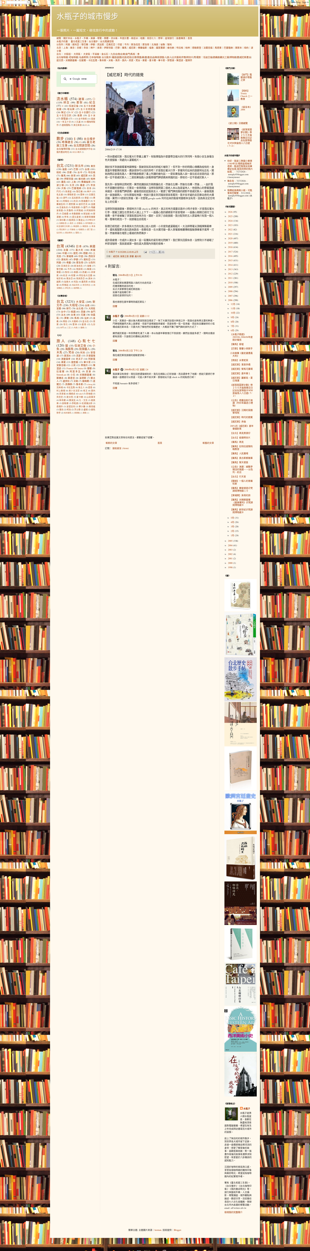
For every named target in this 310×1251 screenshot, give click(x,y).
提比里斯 (76, 216)
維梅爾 (85, 380)
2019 (230, 242)
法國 (65, 249)
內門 (62, 327)
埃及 (76, 281)
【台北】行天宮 (238, 476)
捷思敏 (74, 362)
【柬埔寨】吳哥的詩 (240, 495)
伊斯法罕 (91, 220)
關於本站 (67, 38)
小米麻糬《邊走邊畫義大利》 (241, 354)
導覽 (99, 38)
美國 (92, 246)
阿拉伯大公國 (86, 275)
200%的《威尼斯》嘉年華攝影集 (241, 427)
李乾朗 (75, 403)
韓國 (89, 269)
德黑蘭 (72, 204)
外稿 (86, 38)
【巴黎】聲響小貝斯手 (241, 348)
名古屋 (60, 194)
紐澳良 (72, 220)
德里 (87, 197)
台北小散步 (76, 152)
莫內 (124, 60)
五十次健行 (85, 112)
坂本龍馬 (67, 413)
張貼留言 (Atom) (120, 448)
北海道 (154, 44)
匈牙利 (60, 278)
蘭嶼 (82, 327)
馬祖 (132, 53)
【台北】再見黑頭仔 (240, 433)
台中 (80, 172)
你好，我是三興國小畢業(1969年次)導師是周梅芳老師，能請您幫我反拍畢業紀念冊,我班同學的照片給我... (240, 166)
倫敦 (151, 47)
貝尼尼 (60, 397)
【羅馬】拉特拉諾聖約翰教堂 (241, 448)
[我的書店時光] (240, 879)
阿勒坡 (80, 210)
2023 (230, 225)
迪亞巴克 (83, 204)
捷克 (75, 253)
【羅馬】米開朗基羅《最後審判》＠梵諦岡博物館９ (241, 502)
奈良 (86, 47)
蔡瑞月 (84, 365)
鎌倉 (82, 185)
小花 (72, 374)
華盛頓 (76, 226)
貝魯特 (70, 210)
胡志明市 (68, 232)
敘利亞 (75, 44)
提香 (90, 387)
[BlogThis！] (153, 252)
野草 (160, 38)
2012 (230, 273)
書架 (79, 102)
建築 (81, 99)
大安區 (86, 53)
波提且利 (71, 406)
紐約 (246, 47)
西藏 (84, 272)
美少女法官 (74, 390)
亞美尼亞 (110, 44)
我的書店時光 (63, 152)
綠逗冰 (134, 38)
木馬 (59, 352)
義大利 (138, 256)
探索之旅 (124, 256)
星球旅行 (169, 38)
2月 (233, 530)
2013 (230, 269)
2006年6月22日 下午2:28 (130, 350)
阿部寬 (91, 358)
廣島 (63, 181)
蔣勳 (84, 413)
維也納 (170, 47)
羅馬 (124, 47)
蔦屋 (93, 118)
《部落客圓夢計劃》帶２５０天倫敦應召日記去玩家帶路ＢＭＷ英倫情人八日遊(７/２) (241, 390)
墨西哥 (84, 281)
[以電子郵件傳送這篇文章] (150, 252)
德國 (85, 253)
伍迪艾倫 (207, 57)
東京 (72, 47)
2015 (230, 260)
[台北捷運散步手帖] (240, 789)
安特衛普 (89, 223)
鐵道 (114, 57)
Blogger (177, 1229)
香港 (89, 188)
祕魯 (162, 44)
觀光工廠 (224, 57)
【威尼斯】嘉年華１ (240, 373)
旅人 (169, 57)
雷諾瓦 (72, 400)
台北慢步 (93, 41)
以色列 (60, 44)
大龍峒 (75, 321)
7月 (233, 326)
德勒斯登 (196, 47)
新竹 (68, 308)
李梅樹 (89, 393)
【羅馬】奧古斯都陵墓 (241, 457)
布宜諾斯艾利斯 (63, 226)
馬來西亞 (80, 278)
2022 (230, 229)
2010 (230, 282)
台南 (117, 53)
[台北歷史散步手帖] (240, 700)
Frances (70, 368)
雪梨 (77, 232)
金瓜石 (104, 53)
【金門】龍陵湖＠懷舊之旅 (246, 77)
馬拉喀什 (63, 229)
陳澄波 (179, 60)
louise (80, 368)
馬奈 (117, 60)
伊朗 (92, 44)
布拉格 (179, 47)
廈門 (85, 207)
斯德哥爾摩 (89, 216)
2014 (230, 264)
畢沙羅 (82, 406)
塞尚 (61, 409)
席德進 (77, 413)
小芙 (73, 365)
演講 (92, 38)
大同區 (77, 53)
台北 (59, 53)
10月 (233, 312)
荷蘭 (73, 275)
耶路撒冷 (85, 201)
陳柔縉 (92, 406)
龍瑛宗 (188, 60)
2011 (230, 277)
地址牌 (71, 109)
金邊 (93, 204)
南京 (71, 223)
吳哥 (99, 47)
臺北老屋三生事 (79, 41)
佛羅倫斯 (142, 47)
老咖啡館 (73, 57)
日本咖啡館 (95, 57)
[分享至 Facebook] (160, 252)
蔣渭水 (67, 355)
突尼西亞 (86, 285)
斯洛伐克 (135, 44)
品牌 (154, 57)
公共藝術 (176, 57)
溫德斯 (82, 377)
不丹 (126, 44)
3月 (233, 526)
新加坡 (86, 213)
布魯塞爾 (76, 213)
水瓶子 (78, 38)
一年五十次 (65, 121)
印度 (120, 44)
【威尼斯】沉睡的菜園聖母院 (241, 411)
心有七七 (86, 340)
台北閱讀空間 (107, 41)
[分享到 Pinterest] (163, 252)
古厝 (134, 57)
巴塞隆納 (228, 47)
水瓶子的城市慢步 (88, 16)
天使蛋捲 (90, 355)
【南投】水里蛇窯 (239, 360)
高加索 (100, 44)
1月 (233, 535)
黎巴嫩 (84, 44)
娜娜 (89, 368)
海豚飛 (69, 349)
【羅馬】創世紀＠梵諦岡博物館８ (241, 511)
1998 (230, 567)
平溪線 (95, 53)
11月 (233, 308)
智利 (169, 44)
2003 (230, 549)
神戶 (92, 47)
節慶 (132, 256)
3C (72, 112)
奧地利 (64, 259)
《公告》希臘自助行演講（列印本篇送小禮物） (241, 403)
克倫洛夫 (63, 207)
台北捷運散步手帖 (83, 149)
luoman (158, 1229)
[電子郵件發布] (145, 251)
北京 (59, 47)
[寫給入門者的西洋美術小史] (240, 1050)
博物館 (233, 57)
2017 (230, 251)
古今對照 (82, 118)
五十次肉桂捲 (87, 109)
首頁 (190, 38)
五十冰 (91, 115)
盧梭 (86, 409)
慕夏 (144, 60)
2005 (230, 540)
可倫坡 (72, 229)
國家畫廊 (160, 47)
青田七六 (151, 38)
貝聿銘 (62, 393)
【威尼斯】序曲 (238, 421)
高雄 (83, 311)
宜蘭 (59, 308)
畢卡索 (161, 60)
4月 (233, 522)
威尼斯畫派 (245, 57)
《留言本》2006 (246, 108)
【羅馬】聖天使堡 (239, 462)
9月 (233, 317)
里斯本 (238, 47)
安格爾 (65, 403)
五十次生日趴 (64, 115)
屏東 (66, 317)
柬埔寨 (69, 256)
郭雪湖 (170, 60)
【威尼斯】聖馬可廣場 (241, 368)
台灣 (60, 245)
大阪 (63, 188)
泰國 (76, 272)
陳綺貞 (72, 393)
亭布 (66, 216)
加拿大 (67, 281)
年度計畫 (124, 38)
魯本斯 (102, 60)
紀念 (92, 102)
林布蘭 (62, 400)
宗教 (183, 57)
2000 (230, 562)
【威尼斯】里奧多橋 (240, 364)
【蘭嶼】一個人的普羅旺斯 (241, 482)
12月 (233, 304)
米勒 (110, 60)
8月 (233, 321)
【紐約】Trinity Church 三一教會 (246, 94)
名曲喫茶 (83, 57)
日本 (79, 246)
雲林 (82, 194)
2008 (230, 291)
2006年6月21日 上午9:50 (130, 275)
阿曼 (68, 44)
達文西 (60, 60)
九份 (112, 53)
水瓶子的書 (62, 41)
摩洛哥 (145, 44)
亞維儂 (65, 213)
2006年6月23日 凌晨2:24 (136, 369)
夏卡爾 (152, 60)
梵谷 (138, 60)
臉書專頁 (180, 38)
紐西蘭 (76, 288)
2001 (230, 558)
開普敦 (85, 226)
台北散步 (106, 57)
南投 (65, 321)
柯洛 (69, 409)
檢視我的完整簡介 (233, 1212)
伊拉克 (67, 288)
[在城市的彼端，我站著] (240, 1095)
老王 (85, 390)
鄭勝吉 (60, 377)
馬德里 (218, 47)
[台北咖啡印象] (240, 1004)
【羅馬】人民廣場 (239, 453)
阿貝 (82, 352)
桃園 (73, 311)
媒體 (106, 38)
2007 (230, 295)
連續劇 (216, 57)
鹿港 (84, 324)
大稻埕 (67, 53)
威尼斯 (132, 47)
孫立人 (81, 387)
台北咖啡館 (62, 57)
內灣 (75, 327)
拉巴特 (59, 232)
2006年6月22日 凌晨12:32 (136, 315)
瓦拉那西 (76, 197)
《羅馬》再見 (237, 441)
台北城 (79, 308)
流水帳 (114, 38)
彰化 (65, 324)
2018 (230, 247)
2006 (230, 300)
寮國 (59, 272)
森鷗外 (60, 406)
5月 (233, 517)
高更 (131, 60)
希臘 (68, 262)
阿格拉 (66, 201)
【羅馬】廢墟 (237, 344)
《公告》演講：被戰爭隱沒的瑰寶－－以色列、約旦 (241, 469)
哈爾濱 (81, 229)
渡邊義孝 (66, 358)
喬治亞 (69, 278)
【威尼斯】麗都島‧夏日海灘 (241, 379)
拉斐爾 (82, 60)
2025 (230, 216)
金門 (127, 53)
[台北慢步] (240, 655)
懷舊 (139, 57)
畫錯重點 (66, 125)
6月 (233, 330)
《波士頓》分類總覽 (237, 123)
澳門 (65, 197)
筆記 (63, 112)
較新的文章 (111, 442)
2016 (230, 256)
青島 (93, 226)
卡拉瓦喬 (92, 60)
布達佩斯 (75, 207)
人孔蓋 (77, 121)
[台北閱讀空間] (240, 745)
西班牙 (91, 256)
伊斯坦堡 (108, 47)
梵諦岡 (79, 269)
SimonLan (61, 374)
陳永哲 (230, 180)
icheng (90, 384)
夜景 (79, 115)
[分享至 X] (157, 252)
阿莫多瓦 (75, 371)
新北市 (79, 166)
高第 (88, 371)
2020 (230, 238)
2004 (230, 545)
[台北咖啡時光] (240, 924)
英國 (92, 249)
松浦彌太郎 (87, 403)
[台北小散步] (240, 961)
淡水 (63, 314)
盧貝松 (66, 380)
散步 (60, 138)
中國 (64, 253)
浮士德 (77, 409)
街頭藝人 (161, 57)
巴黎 (117, 47)
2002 (230, 554)
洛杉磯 (62, 220)
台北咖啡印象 (63, 148)
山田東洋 (91, 397)
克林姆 (60, 387)
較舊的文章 (208, 442)
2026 (230, 211)
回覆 (115, 306)
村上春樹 (61, 390)
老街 (129, 57)
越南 (59, 281)
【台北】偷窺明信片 (240, 437)
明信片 (189, 57)
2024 (230, 220)
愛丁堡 (90, 229)
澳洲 (90, 278)
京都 (79, 47)
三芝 (69, 327)
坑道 (124, 57)
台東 (122, 53)
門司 (59, 191)
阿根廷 (65, 285)
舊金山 (81, 220)
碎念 (66, 102)
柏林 (187, 47)
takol (81, 393)
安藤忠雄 (61, 365)
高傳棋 (68, 384)
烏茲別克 (75, 285)
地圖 (142, 38)
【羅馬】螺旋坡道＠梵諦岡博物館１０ (241, 489)
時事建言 (67, 142)
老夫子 (79, 358)
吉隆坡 (79, 223)
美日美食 (77, 125)
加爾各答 (63, 223)
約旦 (76, 201)
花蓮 (83, 314)
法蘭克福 (207, 47)
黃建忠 (71, 377)
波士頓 (60, 185)
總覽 (59, 38)
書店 (149, 57)
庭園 (119, 57)
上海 (65, 47)
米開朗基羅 (71, 60)
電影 (198, 57)
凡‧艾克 (83, 400)
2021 (230, 233)
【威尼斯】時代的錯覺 (241, 417)
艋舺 (86, 318)
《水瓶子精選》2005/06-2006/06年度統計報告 (241, 337)
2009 (230, 286)
